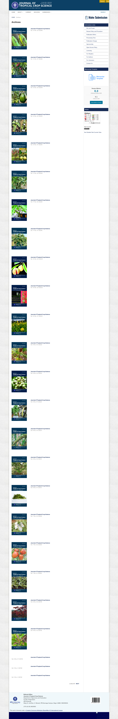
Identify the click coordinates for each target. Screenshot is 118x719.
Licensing (89, 50)
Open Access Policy (91, 47)
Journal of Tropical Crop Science (40, 28)
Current (28, 12)
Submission (46, 12)
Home (13, 12)
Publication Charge (91, 41)
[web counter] (86, 129)
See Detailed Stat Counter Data (92, 132)
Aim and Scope (90, 28)
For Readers (89, 53)
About (20, 12)
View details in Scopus (96, 102)
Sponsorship (89, 44)
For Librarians (90, 60)
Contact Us (89, 63)
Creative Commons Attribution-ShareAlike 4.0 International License (44, 710)
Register (102, 1)
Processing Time (91, 37)
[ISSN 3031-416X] (96, 703)
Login (108, 1)
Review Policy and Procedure (94, 31)
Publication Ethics (91, 34)
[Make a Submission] (96, 19)
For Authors (89, 57)
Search (102, 12)
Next (77, 683)
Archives (37, 12)
